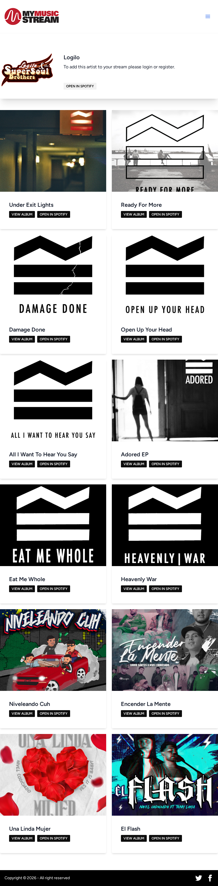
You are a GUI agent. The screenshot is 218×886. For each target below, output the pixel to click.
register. (167, 66)
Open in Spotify (80, 86)
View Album (22, 214)
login (147, 66)
